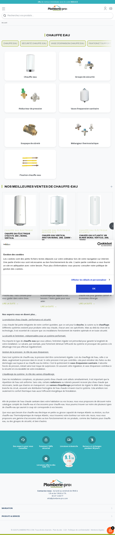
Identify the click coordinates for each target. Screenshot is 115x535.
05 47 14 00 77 (57, 496)
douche (80, 324)
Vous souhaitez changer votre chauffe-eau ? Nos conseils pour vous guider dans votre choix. (16, 295)
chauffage (104, 324)
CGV (65, 530)
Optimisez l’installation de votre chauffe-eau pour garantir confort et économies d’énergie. (95, 295)
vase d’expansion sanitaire (83, 363)
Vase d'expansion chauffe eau (67, 43)
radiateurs (55, 382)
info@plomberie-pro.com (57, 498)
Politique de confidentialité (78, 530)
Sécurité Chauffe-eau (34, 43)
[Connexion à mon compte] (105, 8)
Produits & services (11, 516)
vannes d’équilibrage (60, 385)
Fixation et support (100, 43)
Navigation (7, 508)
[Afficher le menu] (4, 9)
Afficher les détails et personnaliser (88, 279)
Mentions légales (97, 530)
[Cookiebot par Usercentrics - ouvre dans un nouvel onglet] (99, 244)
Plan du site (57, 530)
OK (94, 288)
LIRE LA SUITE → (10, 303)
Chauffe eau (10, 43)
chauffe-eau (29, 341)
